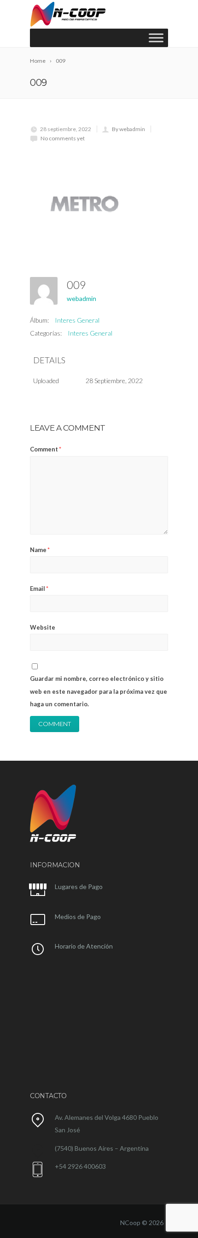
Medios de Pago (78, 916)
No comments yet (63, 138)
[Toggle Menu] (156, 37)
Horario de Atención (84, 946)
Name (40, 549)
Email (39, 588)
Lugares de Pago (79, 886)
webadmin (81, 298)
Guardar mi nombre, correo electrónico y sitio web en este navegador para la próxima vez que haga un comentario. (98, 691)
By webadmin (128, 129)
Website (42, 627)
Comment (45, 449)
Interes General (77, 320)
